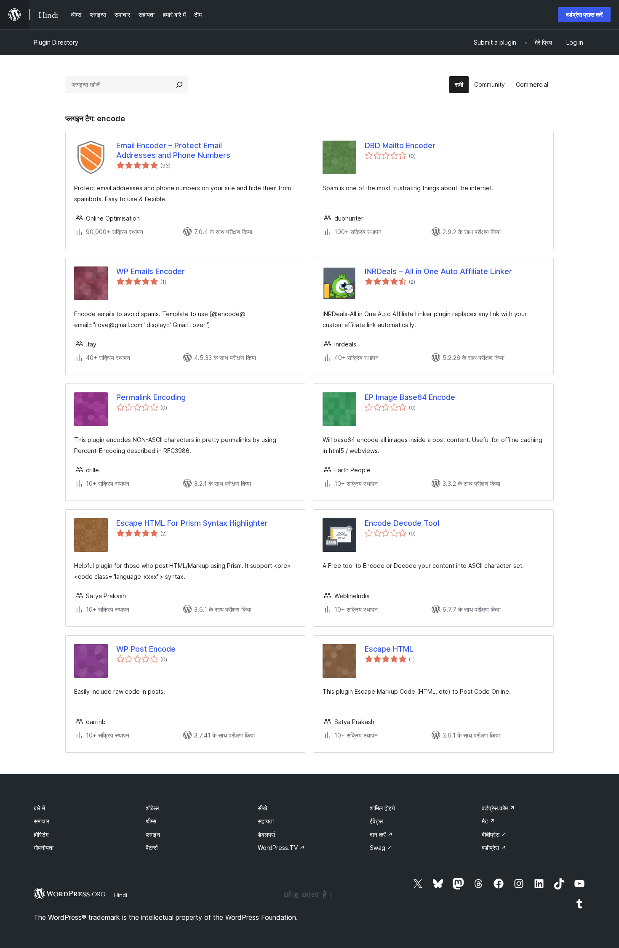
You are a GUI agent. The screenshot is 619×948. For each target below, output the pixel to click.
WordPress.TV (281, 847)
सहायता (266, 821)
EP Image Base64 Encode (410, 397)
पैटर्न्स (151, 847)
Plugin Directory (56, 42)
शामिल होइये (382, 808)
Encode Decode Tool (402, 523)
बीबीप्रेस (494, 834)
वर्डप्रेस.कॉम (498, 808)
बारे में (39, 808)
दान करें (381, 834)
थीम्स (151, 821)
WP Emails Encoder (150, 271)
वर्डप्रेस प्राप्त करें (584, 14)
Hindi (120, 895)
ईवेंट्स (376, 821)
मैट (488, 821)
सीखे (262, 808)
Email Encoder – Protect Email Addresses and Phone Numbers (173, 150)
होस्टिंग (41, 834)
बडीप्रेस (494, 847)
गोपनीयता (43, 847)
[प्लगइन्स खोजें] (179, 84)
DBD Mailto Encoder (400, 145)
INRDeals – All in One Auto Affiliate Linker (438, 271)
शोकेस (152, 808)
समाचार (41, 821)
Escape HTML (389, 648)
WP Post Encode (146, 648)
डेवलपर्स (266, 834)
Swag (381, 847)
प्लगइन (153, 834)
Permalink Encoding (151, 397)
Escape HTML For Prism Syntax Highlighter (192, 523)
